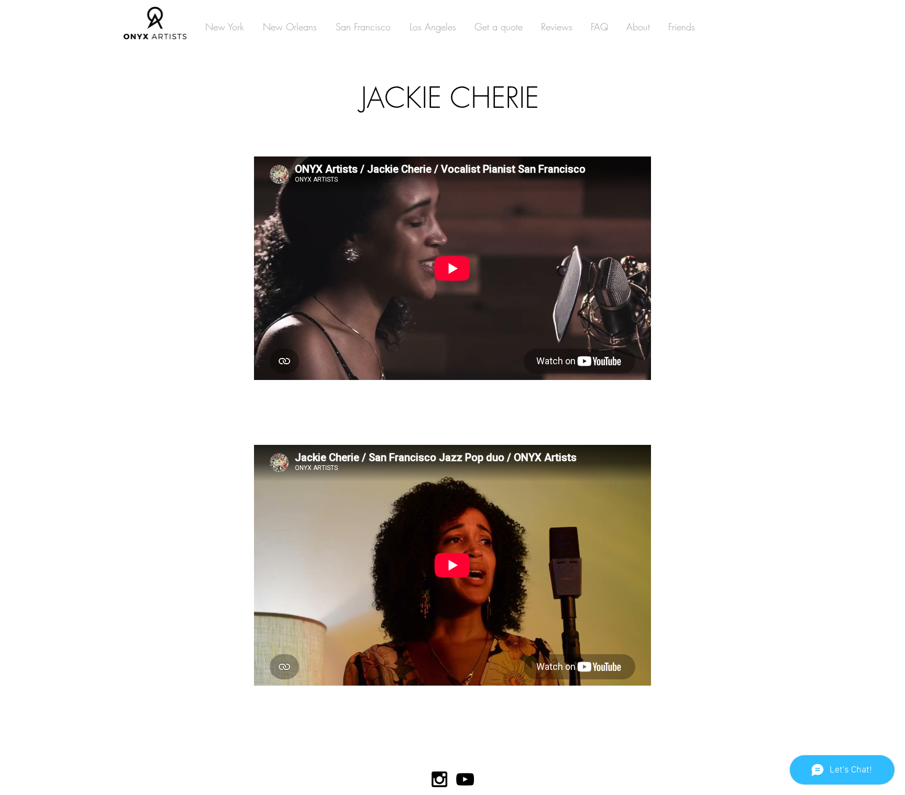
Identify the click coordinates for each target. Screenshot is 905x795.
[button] (224, 26)
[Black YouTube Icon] (465, 779)
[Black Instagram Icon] (439, 779)
